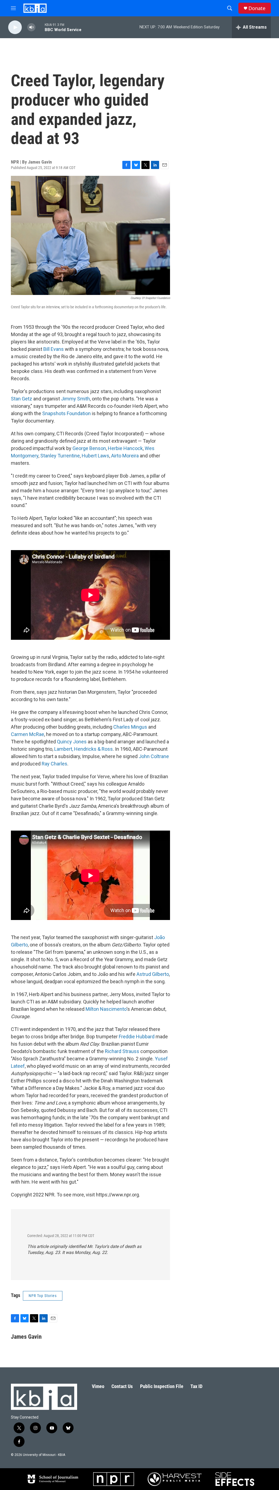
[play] (15, 27)
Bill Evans (53, 349)
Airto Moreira (125, 456)
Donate (256, 8)
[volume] (31, 27)
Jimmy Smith (75, 399)
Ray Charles (54, 764)
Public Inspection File (161, 1386)
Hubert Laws (95, 456)
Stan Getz (21, 399)
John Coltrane (154, 756)
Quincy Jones (72, 741)
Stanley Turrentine (60, 456)
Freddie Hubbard (136, 1036)
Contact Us (122, 1386)
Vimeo (98, 1386)
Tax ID (196, 1386)
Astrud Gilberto (153, 974)
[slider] (40, 27)
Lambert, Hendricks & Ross (83, 749)
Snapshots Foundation (66, 413)
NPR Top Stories (43, 1295)
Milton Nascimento (106, 1009)
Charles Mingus (130, 727)
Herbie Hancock (125, 448)
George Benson (89, 448)
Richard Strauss (122, 1051)
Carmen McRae (27, 734)
